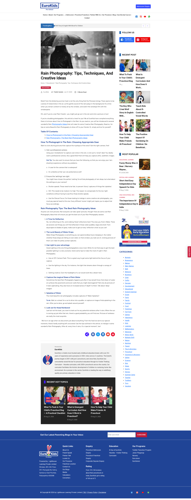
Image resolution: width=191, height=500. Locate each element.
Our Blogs (66, 469)
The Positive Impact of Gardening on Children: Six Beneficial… (142, 141)
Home (43, 83)
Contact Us (66, 467)
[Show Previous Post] (143, 25)
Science (128, 360)
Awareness (129, 260)
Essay (127, 295)
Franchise (128, 309)
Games (127, 315)
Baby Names (129, 266)
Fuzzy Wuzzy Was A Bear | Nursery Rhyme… (128, 166)
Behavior (128, 272)
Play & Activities (130, 349)
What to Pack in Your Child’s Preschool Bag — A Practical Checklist (54, 410)
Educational (50, 83)
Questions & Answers (132, 355)
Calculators (66, 475)
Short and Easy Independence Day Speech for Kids (127, 183)
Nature (127, 340)
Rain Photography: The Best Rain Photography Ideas (66, 138)
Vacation (128, 386)
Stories (127, 372)
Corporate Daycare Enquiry (95, 461)
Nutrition (128, 343)
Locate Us (66, 458)
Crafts (127, 280)
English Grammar (131, 292)
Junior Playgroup (138, 453)
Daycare (128, 283)
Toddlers (128, 380)
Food (127, 306)
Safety (127, 358)
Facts (127, 297)
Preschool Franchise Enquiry (93, 457)
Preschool (51, 401)
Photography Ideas (59, 124)
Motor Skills (129, 335)
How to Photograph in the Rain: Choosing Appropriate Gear (69, 135)
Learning (55, 398)
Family (127, 300)
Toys (126, 383)
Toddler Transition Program (141, 450)
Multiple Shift (129, 337)
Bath (126, 269)
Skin (126, 363)
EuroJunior (136, 458)
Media (65, 472)
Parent (127, 346)
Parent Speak (67, 453)
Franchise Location (69, 464)
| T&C (84, 492)
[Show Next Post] (147, 25)
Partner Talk (67, 456)
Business (128, 275)
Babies (127, 263)
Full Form (128, 312)
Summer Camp (130, 375)
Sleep (127, 366)
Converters (66, 478)
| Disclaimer (102, 492)
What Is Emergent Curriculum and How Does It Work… (143, 81)
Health (127, 320)
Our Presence (67, 461)
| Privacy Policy (92, 492)
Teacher (127, 378)
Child (95, 398)
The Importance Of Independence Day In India (128, 203)
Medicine (128, 332)
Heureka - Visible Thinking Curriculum (118, 454)
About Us (66, 450)
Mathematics (129, 329)
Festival (122, 177)
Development (129, 286)
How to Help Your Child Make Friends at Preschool (101, 410)
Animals (128, 257)
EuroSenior (136, 461)
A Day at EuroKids (115, 450)
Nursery (135, 456)
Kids (48, 398)
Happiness (129, 318)
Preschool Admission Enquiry (93, 451)
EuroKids (46, 92)
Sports (127, 369)
